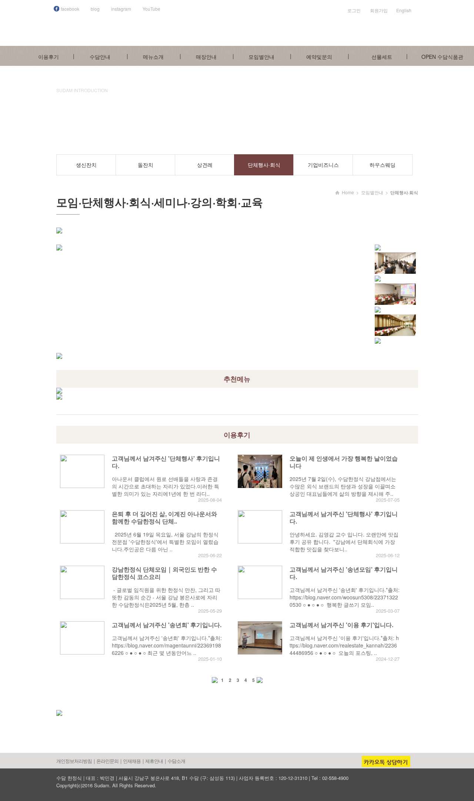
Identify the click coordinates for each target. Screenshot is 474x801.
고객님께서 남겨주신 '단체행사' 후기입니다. (166, 462)
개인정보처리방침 (74, 760)
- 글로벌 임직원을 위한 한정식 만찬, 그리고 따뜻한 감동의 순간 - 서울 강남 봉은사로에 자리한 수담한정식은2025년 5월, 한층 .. (166, 597)
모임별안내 (261, 56)
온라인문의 (107, 760)
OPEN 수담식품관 (442, 56)
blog (95, 8)
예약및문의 (319, 56)
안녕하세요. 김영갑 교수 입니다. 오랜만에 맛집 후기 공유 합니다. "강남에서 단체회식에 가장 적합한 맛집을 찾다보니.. (344, 542)
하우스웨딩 (382, 164)
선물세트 (381, 56)
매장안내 (206, 56)
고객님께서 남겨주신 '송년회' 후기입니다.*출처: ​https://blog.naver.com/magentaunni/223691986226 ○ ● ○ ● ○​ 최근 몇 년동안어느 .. (167, 645)
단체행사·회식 (264, 164)
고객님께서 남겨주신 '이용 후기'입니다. (341, 624)
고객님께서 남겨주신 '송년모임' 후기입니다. (344, 573)
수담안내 (100, 56)
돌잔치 (145, 164)
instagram (121, 8)
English (403, 10)
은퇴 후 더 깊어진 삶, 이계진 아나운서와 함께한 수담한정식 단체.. (164, 517)
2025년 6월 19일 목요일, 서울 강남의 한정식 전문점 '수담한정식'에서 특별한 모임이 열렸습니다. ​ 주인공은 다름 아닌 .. (165, 542)
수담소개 (176, 760)
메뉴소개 (153, 56)
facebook (70, 8)
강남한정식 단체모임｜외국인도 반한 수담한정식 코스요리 (164, 573)
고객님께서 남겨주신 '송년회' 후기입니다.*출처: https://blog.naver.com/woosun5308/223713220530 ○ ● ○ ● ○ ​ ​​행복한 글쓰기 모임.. (345, 597)
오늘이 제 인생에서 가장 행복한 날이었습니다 (344, 462)
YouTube (151, 8)
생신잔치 (86, 164)
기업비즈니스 (323, 164)
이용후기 (48, 56)
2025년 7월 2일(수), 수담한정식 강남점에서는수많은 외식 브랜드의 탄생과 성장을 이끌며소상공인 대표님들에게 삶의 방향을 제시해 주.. (343, 486)
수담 (245, 23)
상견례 (205, 164)
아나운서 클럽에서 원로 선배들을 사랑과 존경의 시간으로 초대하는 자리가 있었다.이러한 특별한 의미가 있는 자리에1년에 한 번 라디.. (165, 486)
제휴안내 (154, 760)
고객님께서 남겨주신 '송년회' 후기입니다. (166, 624)
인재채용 (132, 760)
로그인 (354, 10)
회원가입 (379, 10)
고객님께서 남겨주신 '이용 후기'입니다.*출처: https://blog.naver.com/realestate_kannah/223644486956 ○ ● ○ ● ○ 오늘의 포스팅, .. (344, 645)
